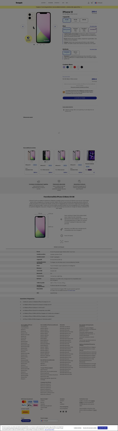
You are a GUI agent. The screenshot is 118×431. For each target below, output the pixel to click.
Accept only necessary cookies (90, 427)
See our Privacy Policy (49, 429)
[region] (59, 428)
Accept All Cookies (102, 427)
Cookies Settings (77, 427)
